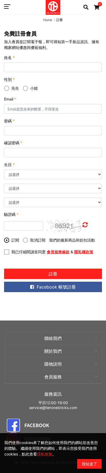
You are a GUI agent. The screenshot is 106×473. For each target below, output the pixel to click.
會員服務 (53, 377)
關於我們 (53, 351)
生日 (9, 164)
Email (10, 99)
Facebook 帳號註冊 (56, 287)
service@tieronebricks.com (53, 407)
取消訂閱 (37, 240)
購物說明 (53, 364)
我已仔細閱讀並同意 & (52, 251)
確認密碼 (13, 142)
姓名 (9, 57)
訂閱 (15, 240)
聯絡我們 (53, 338)
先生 (15, 88)
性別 (9, 79)
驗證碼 (11, 214)
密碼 (9, 121)
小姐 (34, 88)
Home (47, 20)
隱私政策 (44, 454)
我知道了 (89, 464)
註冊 (53, 274)
